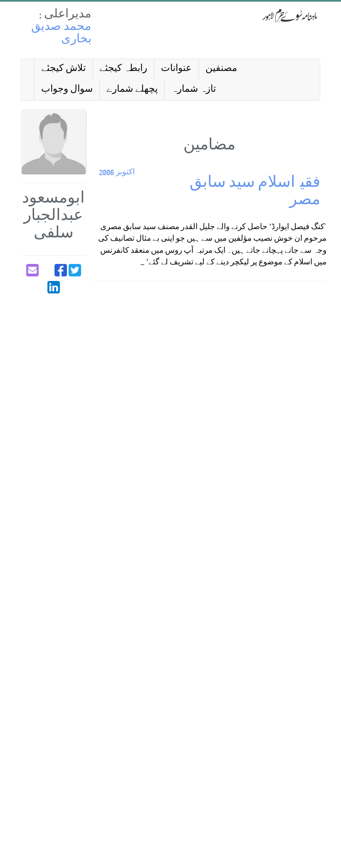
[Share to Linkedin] (53, 287)
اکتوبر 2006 (117, 173)
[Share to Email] (32, 270)
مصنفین (221, 69)
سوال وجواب (67, 89)
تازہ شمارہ (193, 89)
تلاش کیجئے (63, 69)
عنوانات (176, 69)
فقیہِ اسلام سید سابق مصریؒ (255, 192)
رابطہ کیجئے (123, 69)
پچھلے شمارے (132, 89)
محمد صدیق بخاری (61, 34)
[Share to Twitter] (75, 270)
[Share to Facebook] (60, 270)
